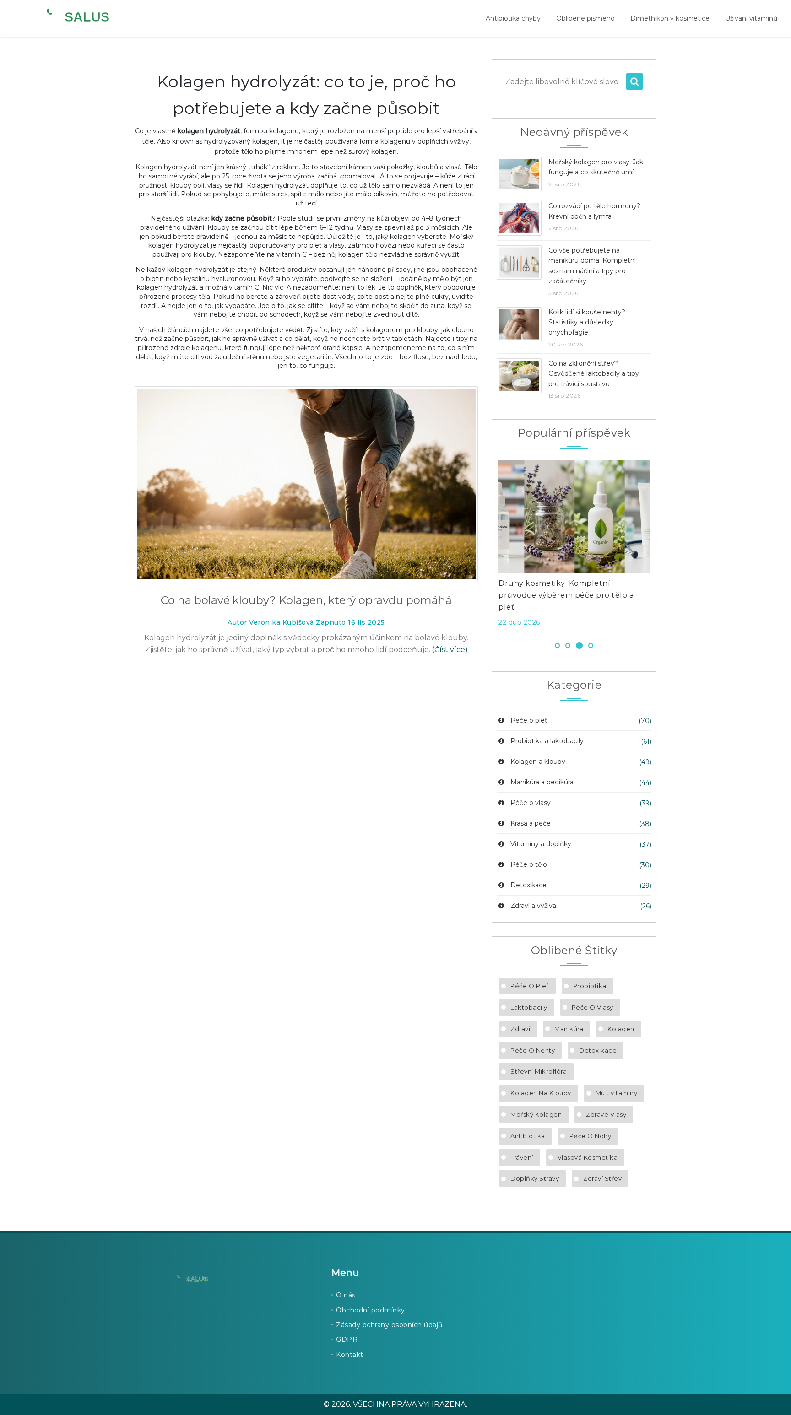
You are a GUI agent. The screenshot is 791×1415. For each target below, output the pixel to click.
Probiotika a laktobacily (547, 741)
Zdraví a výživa (533, 906)
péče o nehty (532, 1050)
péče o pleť (529, 985)
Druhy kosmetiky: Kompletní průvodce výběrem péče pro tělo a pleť (566, 595)
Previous (485, 546)
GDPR (347, 1339)
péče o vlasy (592, 1007)
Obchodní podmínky (370, 1310)
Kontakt (349, 1354)
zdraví (520, 1028)
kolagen (620, 1028)
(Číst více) (450, 649)
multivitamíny (617, 1092)
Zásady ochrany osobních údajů (389, 1325)
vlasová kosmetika (588, 1157)
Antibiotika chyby (513, 18)
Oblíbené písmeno (585, 18)
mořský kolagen (536, 1114)
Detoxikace (528, 885)
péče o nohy (590, 1136)
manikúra (568, 1028)
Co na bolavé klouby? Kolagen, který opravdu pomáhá (306, 600)
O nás (346, 1295)
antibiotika (527, 1136)
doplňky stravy (534, 1178)
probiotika (590, 985)
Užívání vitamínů (751, 18)
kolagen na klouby (540, 1092)
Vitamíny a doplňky (540, 844)
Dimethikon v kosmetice (670, 18)
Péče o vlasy (530, 803)
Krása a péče (530, 823)
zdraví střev (602, 1178)
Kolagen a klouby (537, 761)
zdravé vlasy (606, 1114)
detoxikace (598, 1050)
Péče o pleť (528, 720)
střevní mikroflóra (538, 1071)
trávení (521, 1157)
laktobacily (528, 1007)
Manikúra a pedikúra (542, 782)
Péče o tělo (528, 864)
